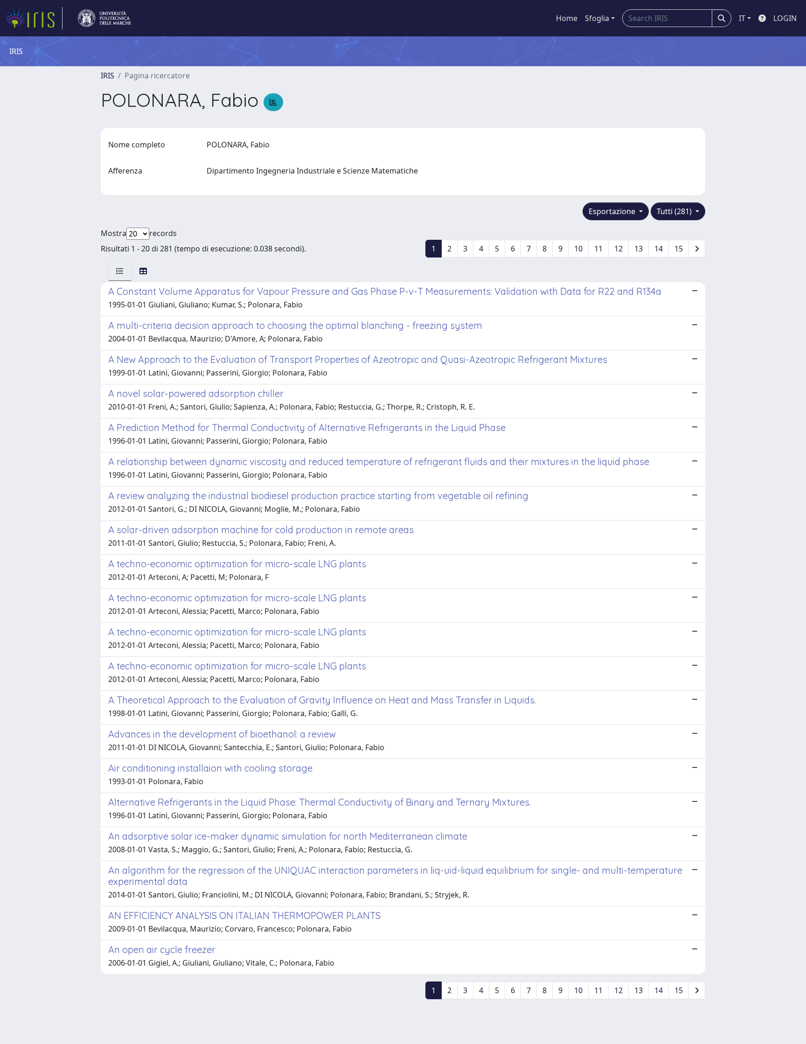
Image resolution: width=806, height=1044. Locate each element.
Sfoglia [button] (597, 18)
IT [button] (742, 18)
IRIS (107, 75)
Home (566, 18)
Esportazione (613, 211)
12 (618, 249)
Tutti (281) (675, 211)
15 (678, 249)
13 (638, 249)
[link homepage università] (104, 18)
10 (578, 249)
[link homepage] (34, 18)
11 (598, 249)
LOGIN (785, 18)
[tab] (120, 271)
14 (658, 249)
